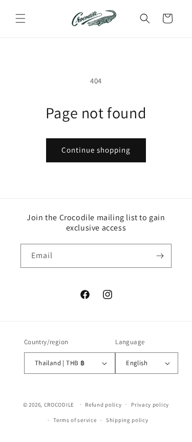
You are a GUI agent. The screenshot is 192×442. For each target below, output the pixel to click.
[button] (20, 18)
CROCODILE (59, 404)
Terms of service (74, 420)
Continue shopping (96, 150)
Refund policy (103, 404)
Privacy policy (150, 404)
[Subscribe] (159, 256)
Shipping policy (127, 420)
